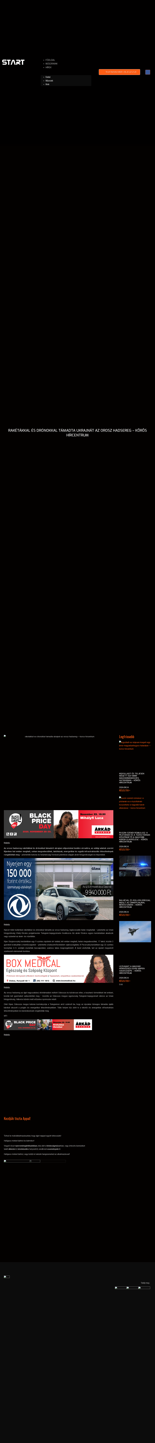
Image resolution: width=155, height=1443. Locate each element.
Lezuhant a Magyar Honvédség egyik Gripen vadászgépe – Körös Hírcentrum (132, 970)
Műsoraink (52, 63)
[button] (66, 71)
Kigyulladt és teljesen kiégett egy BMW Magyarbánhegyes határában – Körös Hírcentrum (131, 778)
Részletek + (124, 790)
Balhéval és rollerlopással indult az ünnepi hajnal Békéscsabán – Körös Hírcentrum (135, 903)
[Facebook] (147, 72)
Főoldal (50, 60)
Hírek (48, 67)
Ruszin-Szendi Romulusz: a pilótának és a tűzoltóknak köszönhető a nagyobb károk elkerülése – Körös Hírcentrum (134, 837)
